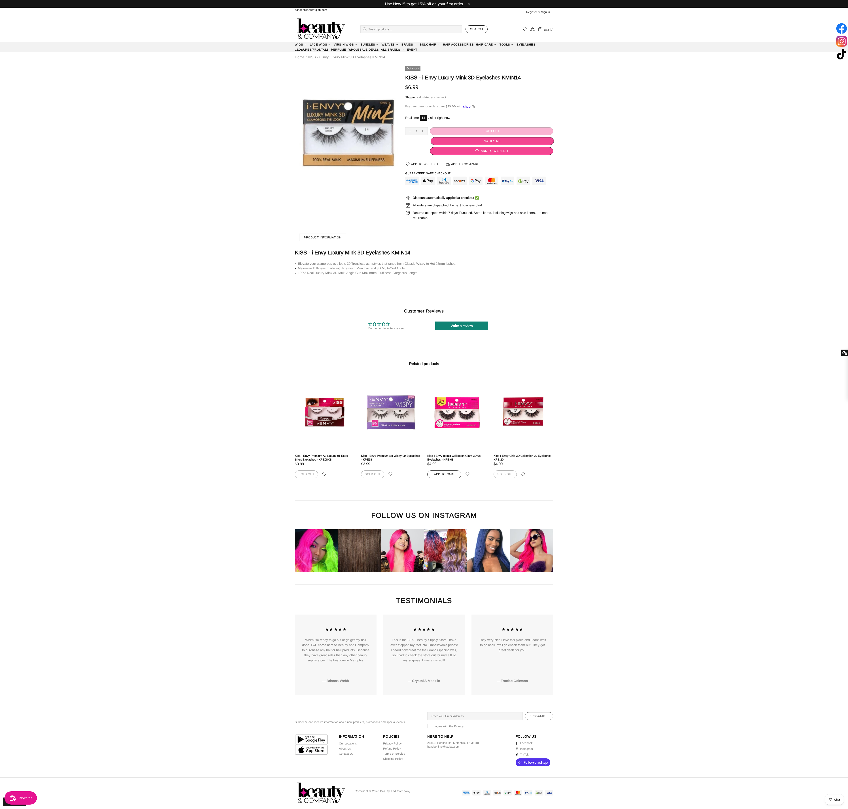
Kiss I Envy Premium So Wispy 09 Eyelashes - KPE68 (390, 457)
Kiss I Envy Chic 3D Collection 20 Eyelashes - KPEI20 (523, 457)
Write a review (462, 326)
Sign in (545, 12)
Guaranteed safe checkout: (428, 173)
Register (531, 12)
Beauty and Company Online (321, 29)
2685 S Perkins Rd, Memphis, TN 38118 (453, 742)
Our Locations (348, 743)
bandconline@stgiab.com (311, 9)
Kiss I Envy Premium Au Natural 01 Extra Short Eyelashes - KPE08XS (321, 457)
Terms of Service (394, 753)
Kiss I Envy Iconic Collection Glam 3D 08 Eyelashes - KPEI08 (454, 457)
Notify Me (491, 141)
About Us (345, 748)
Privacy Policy (392, 743)
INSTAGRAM (454, 515)
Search (476, 29)
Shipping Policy (393, 758)
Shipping (410, 97)
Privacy (459, 726)
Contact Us (346, 753)
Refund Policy (392, 748)
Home (299, 57)
